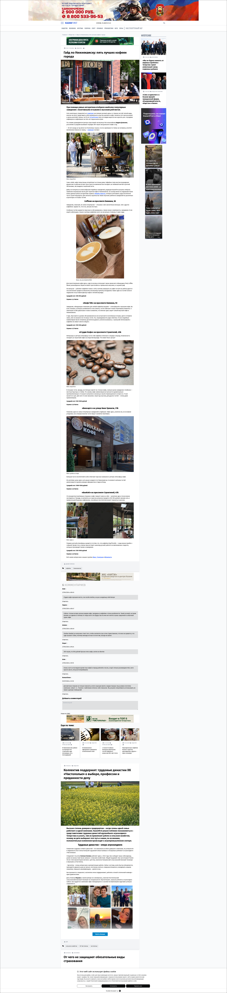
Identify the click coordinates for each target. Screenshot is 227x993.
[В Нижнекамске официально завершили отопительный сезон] (90, 734)
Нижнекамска (77, 568)
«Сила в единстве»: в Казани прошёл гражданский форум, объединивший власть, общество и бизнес (152, 99)
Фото (116, 28)
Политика (87, 28)
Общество (64, 28)
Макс (94, 557)
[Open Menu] (62, 23)
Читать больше (100, 934)
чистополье (94, 946)
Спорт (93, 28)
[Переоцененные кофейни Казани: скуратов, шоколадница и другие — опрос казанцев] (130, 734)
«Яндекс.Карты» (99, 193)
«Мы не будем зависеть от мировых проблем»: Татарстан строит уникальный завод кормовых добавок (153, 65)
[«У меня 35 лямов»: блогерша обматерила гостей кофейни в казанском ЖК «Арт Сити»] (110, 734)
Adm (67, 941)
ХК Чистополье (84, 946)
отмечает (91, 130)
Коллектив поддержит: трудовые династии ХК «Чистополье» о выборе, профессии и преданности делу (97, 774)
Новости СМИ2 (65, 713)
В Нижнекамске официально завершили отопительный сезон (89, 749)
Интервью (80, 28)
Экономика (72, 28)
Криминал (100, 28)
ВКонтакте (108, 557)
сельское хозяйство (71, 946)
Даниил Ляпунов (70, 564)
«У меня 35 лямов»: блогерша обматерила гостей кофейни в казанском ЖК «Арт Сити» (110, 750)
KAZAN (71, 23)
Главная (64, 35)
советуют (90, 113)
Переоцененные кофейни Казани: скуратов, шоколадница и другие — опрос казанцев (130, 750)
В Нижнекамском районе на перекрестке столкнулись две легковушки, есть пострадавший (69, 751)
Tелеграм (100, 557)
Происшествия (108, 28)
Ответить (65, 601)
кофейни (68, 568)
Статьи (121, 28)
